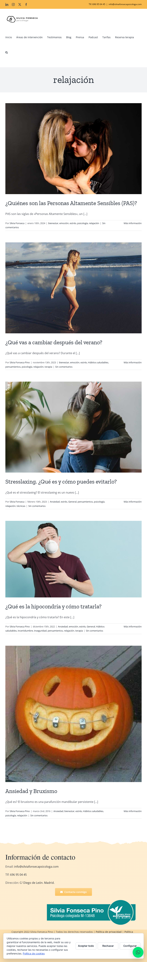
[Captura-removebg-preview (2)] (92, 901)
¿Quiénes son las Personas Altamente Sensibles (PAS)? (71, 203)
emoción (64, 223)
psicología (82, 223)
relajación (94, 223)
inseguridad (40, 630)
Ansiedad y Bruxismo (31, 791)
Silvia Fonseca (17, 223)
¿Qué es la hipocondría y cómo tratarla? (53, 606)
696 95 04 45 (18, 875)
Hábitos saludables (98, 362)
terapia (48, 366)
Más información (133, 223)
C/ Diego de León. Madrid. (37, 883)
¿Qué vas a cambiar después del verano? (53, 342)
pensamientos (13, 366)
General (72, 501)
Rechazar (108, 945)
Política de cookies (34, 953)
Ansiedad (55, 501)
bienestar (53, 223)
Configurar (130, 945)
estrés (73, 223)
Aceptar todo (86, 945)
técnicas (21, 506)
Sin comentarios (63, 366)
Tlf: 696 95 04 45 (97, 4)
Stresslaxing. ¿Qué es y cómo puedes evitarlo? (61, 481)
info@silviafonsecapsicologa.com (125, 4)
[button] (6, 52)
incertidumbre (25, 630)
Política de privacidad (109, 931)
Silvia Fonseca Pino (20, 362)
